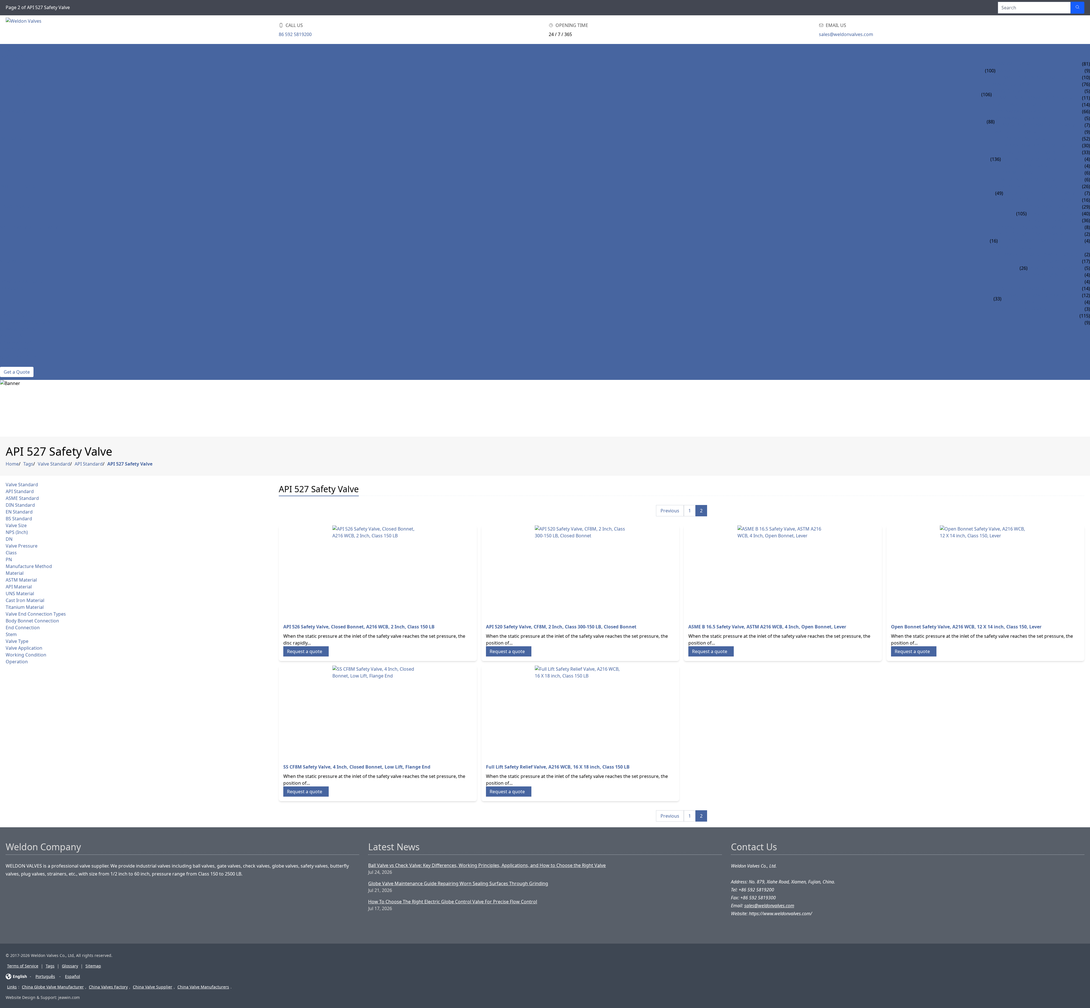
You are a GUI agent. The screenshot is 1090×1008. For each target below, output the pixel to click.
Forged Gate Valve (1049, 207)
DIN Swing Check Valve (1022, 118)
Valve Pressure (21, 546)
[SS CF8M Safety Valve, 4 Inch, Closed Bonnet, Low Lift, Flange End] (378, 711)
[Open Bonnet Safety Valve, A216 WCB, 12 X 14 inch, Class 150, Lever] (985, 570)
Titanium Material (25, 607)
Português (45, 976)
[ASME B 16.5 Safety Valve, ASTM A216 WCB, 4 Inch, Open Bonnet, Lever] (783, 570)
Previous (670, 511)
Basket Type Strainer (1053, 268)
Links (12, 987)
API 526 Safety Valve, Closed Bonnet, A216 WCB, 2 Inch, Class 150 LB (359, 627)
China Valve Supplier (152, 987)
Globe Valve (14, 84)
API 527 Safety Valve (129, 464)
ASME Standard (22, 498)
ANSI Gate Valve (1013, 64)
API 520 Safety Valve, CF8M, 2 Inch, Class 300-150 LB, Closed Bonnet (561, 627)
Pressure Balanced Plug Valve (1038, 295)
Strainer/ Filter (19, 261)
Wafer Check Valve (1017, 132)
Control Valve (17, 316)
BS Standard (19, 518)
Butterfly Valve (19, 186)
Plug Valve (13, 288)
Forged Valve (16, 207)
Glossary (70, 966)
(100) (990, 71)
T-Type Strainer (1046, 275)
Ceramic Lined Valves (25, 322)
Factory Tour (16, 350)
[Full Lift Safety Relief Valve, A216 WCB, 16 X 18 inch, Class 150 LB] (580, 711)
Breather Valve (1016, 248)
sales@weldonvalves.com (846, 34)
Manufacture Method (29, 566)
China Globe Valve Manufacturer (53, 987)
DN (9, 539)
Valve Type (17, 641)
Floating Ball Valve (1024, 139)
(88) (991, 122)
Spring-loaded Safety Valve (1031, 227)
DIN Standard (20, 505)
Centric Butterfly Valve (1032, 186)
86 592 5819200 (295, 34)
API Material (19, 587)
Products (12, 57)
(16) (994, 241)
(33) (997, 299)
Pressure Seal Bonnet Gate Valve (1035, 77)
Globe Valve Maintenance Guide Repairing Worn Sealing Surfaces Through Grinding (458, 883)
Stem (11, 634)
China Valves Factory (108, 987)
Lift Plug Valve (1019, 302)
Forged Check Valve (1051, 220)
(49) (999, 193)
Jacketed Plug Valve (1025, 309)
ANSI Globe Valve (1012, 84)
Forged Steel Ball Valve (1029, 152)
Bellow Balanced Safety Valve (1034, 241)
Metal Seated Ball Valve (1029, 179)
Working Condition (26, 655)
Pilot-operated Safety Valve (1031, 234)
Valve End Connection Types (36, 614)
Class (11, 553)
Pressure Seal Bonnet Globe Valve (1033, 98)
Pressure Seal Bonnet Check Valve (1036, 125)
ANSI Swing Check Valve (1023, 111)
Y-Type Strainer (1046, 261)
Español (72, 976)
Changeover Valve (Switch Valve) (1038, 254)
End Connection (23, 627)
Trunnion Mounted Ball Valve (1038, 145)
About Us (11, 336)
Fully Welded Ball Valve (1030, 159)
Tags (28, 464)
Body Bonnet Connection (32, 621)
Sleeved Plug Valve (1024, 288)
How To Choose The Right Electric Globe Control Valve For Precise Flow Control (452, 901)
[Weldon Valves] (51, 30)
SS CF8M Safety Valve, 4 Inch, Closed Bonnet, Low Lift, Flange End (356, 767)
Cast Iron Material (25, 600)
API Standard (89, 464)
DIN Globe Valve (1011, 91)
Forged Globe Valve (1051, 214)
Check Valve (14, 111)
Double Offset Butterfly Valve (1040, 193)
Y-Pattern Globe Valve (1018, 105)
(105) (1021, 214)
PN (9, 559)
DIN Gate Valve (1012, 71)
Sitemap (93, 966)
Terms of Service (22, 966)
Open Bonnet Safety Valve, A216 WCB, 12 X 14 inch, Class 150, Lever (966, 627)
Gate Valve (12, 64)
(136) (995, 159)
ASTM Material (21, 580)
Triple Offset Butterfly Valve (1038, 200)
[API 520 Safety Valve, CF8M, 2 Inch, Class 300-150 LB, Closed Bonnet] (580, 570)
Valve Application (24, 648)
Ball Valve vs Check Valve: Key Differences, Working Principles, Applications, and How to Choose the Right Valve (487, 865)
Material (15, 573)
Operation (17, 661)
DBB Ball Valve (1018, 173)
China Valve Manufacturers (203, 987)
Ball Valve (12, 139)
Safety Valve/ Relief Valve (30, 227)
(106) (986, 94)
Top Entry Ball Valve (1026, 166)
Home (7, 50)
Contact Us (14, 363)
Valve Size (16, 525)
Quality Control (20, 356)
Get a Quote (17, 372)
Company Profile (20, 343)
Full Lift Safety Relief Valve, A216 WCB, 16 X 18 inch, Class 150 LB (558, 767)
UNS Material (20, 593)
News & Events (17, 329)
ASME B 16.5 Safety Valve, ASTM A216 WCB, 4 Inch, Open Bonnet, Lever (767, 627)
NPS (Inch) (17, 532)
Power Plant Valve (22, 282)
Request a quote (304, 651)
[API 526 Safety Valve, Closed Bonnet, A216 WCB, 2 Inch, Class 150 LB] (378, 570)
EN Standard (19, 512)
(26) (1024, 268)
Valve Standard (54, 464)
